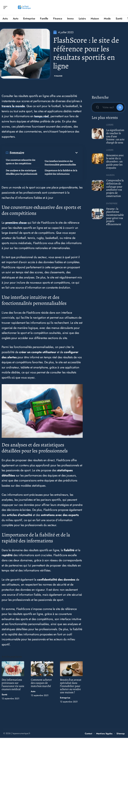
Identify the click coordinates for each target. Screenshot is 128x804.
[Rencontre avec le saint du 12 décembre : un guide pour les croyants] (98, 158)
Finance (58, 76)
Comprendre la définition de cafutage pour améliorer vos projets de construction (115, 188)
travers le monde (13, 106)
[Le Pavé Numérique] (24, 7)
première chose (16, 222)
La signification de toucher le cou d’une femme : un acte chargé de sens (115, 136)
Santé (4, 694)
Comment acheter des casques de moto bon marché (41, 683)
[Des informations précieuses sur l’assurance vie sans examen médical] (13, 668)
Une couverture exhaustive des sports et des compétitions (20, 161)
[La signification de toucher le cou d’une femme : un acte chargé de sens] (98, 133)
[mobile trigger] (6, 7)
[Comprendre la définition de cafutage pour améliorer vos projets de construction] (98, 185)
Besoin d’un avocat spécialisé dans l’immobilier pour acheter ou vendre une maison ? (70, 686)
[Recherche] (122, 7)
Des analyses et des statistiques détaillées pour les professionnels (21, 172)
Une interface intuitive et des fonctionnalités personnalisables (60, 163)
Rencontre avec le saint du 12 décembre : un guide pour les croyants (115, 161)
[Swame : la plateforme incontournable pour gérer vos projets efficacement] (98, 214)
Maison (110, 175)
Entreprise (65, 697)
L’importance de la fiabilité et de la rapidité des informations (61, 172)
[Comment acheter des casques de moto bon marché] (42, 668)
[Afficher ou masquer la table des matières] (51, 153)
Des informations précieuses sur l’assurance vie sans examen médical (13, 684)
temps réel (41, 116)
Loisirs (109, 124)
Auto (33, 691)
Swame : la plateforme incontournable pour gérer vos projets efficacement (115, 216)
